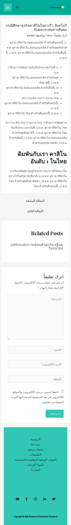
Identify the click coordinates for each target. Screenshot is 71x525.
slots (49, 35)
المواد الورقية (36, 464)
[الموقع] (36, 379)
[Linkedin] (44, 499)
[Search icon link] (17, 7)
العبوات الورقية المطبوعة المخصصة (36, 459)
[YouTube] (17, 499)
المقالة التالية (35, 211)
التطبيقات (35, 454)
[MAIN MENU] (8, 7)
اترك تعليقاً (61, 35)
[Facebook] (26, 499)
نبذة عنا (35, 444)
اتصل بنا (35, 470)
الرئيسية (36, 439)
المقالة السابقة (35, 201)
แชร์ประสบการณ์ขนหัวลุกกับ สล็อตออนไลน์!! (36, 246)
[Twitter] (53, 499)
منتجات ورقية (36, 449)
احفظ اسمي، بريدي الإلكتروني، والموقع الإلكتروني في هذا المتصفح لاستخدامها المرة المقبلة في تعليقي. (38, 397)
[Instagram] (35, 499)
